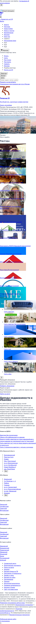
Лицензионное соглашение (24, 605)
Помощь (7, 581)
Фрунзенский (4, 510)
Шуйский (3, 560)
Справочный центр (10, 563)
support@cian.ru (5, 613)
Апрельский (8, 479)
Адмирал (7, 493)
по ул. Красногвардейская (12, 489)
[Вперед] (1, 377)
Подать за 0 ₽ (8, 70)
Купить (6, 56)
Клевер (6, 459)
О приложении (5, 621)
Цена (2, 78)
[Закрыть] (1, 5)
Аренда (6, 25)
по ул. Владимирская (11, 463)
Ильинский (3, 554)
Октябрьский (4, 506)
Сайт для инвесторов (11, 589)
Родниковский (4, 558)
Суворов (6, 485)
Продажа (7, 27)
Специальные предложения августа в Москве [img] (15, 84)
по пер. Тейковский (10, 491)
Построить (7, 62)
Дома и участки (9, 31)
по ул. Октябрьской (10, 465)
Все (6, 471)
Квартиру (4, 73)
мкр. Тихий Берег (9, 469)
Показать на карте (6, 82)
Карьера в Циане (9, 587)
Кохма (2, 556)
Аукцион (6, 569)
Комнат (3, 75)
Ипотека (7, 35)
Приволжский (4, 550)
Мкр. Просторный (10, 461)
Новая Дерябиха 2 (10, 467)
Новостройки (8, 29)
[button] (18, 100)
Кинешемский (4, 548)
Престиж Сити (8, 457)
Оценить (7, 64)
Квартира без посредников (9, 435)
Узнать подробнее (6, 105)
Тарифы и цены (9, 575)
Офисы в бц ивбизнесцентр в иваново (12, 437)
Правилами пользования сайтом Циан (12, 603)
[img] (5, 94)
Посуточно (7, 60)
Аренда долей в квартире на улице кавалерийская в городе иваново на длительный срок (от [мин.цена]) (17, 440)
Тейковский (3, 552)
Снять (6, 58)
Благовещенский (9, 455)
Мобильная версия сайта (8, 619)
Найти (14, 82)
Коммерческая (8, 33)
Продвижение (8, 579)
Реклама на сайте (9, 577)
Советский (3, 508)
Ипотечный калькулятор (12, 583)
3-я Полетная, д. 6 (10, 481)
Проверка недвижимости (12, 585)
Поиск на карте (9, 567)
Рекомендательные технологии (19, 615)
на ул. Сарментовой (10, 487)
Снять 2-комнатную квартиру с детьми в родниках (16, 447)
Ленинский (3, 504)
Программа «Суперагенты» (12, 573)
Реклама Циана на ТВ (11, 571)
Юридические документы (12, 565)
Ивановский (4, 546)
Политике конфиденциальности (11, 610)
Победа (6, 483)
